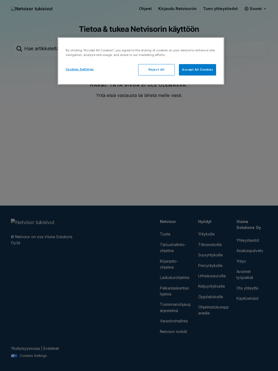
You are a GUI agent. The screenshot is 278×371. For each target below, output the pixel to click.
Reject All (157, 69)
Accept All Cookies (197, 69)
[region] (141, 61)
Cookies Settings (80, 69)
